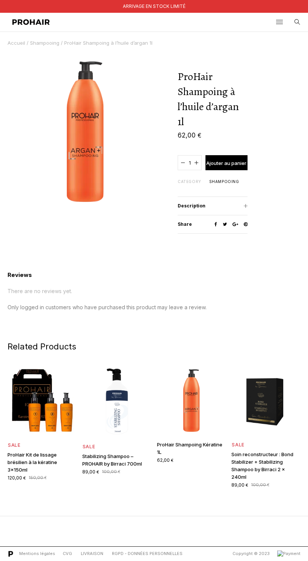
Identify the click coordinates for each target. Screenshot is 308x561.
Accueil (16, 43)
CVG (67, 553)
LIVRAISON (92, 553)
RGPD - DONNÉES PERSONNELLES (147, 553)
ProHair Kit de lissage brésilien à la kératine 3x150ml (32, 462)
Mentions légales (37, 553)
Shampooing (44, 43)
